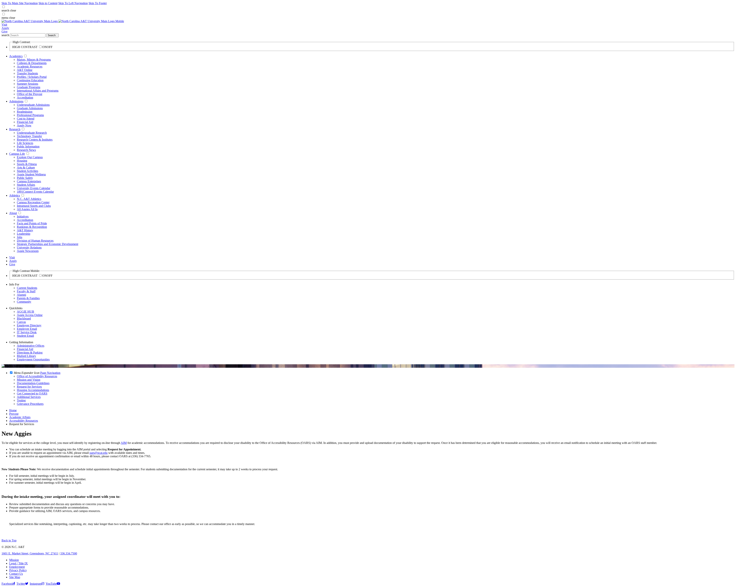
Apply (5, 28)
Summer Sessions (27, 83)
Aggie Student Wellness (31, 174)
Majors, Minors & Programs (34, 59)
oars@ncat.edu (99, 452)
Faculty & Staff (26, 291)
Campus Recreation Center (33, 202)
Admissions (16, 101)
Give (4, 31)
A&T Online (24, 70)
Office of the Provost (29, 94)
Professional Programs (30, 115)
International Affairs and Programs (37, 90)
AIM (124, 442)
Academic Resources (29, 66)
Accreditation (25, 97)
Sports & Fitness (27, 164)
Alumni (21, 294)
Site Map (14, 577)
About (13, 213)
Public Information (28, 146)
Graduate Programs (28, 87)
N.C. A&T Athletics (29, 199)
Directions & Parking (30, 352)
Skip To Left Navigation (73, 3)
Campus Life (17, 153)
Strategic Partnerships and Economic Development (47, 244)
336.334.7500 (68, 553)
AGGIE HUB (25, 311)
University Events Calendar (33, 188)
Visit (4, 24)
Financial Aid (25, 122)
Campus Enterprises (29, 181)
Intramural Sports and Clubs (34, 205)
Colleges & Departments (32, 63)
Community (24, 301)
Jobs (19, 237)
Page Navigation (50, 372)
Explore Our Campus (30, 157)
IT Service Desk (27, 332)
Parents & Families (28, 298)
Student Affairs (26, 184)
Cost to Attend (25, 118)
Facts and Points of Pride (32, 223)
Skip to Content (48, 3)
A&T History (25, 230)
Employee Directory (29, 325)
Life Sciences (25, 143)
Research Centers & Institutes (35, 139)
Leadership (23, 233)
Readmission (24, 111)
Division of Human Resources (35, 240)
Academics (16, 56)
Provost (13, 413)
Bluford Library (26, 356)
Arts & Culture (26, 167)
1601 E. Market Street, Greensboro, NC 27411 (30, 553)
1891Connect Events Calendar (35, 191)
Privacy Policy (18, 570)
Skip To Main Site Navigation (20, 3)
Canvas (21, 322)
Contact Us (16, 573)
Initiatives (23, 216)
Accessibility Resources (23, 420)
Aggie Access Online (30, 315)
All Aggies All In (27, 209)
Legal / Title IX (18, 563)
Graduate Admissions (30, 108)
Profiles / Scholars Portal (32, 76)
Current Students (27, 287)
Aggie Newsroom (28, 251)
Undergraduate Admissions (33, 104)
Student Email (25, 335)
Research (14, 129)
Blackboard (24, 318)
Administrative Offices (30, 345)
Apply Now (24, 125)
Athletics (14, 195)
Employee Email (27, 328)
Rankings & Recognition (32, 226)
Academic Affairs (19, 417)
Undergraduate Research (32, 132)
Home (13, 410)
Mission (14, 560)
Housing (22, 160)
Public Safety (25, 177)
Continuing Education (30, 80)
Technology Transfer (29, 136)
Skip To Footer (98, 3)
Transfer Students (27, 73)
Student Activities (27, 171)
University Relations (29, 247)
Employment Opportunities (33, 359)
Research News (26, 150)
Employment (17, 566)
